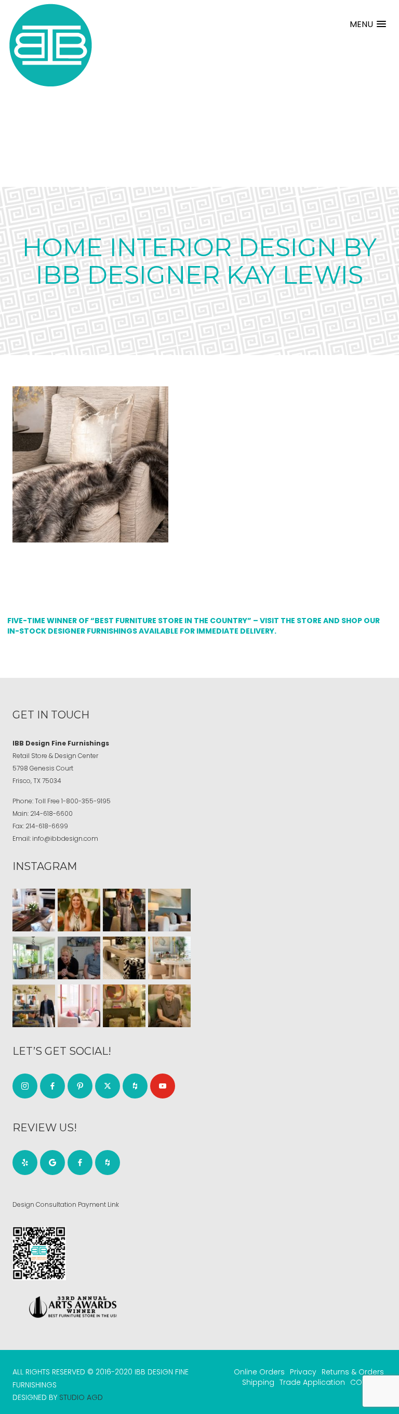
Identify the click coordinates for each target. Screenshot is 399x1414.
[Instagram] (24, 1086)
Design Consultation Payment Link (65, 1204)
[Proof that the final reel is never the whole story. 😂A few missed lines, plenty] (79, 958)
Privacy (303, 1372)
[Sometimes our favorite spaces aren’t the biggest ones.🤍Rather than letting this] (79, 1005)
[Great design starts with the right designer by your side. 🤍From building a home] (169, 958)
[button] (367, 24)
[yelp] (24, 1162)
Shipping (258, 1382)
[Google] (52, 1162)
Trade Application (312, 1382)
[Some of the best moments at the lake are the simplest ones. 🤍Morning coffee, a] (33, 958)
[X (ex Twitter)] (107, 1086)
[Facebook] (52, 1086)
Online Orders (259, 1372)
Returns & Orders (353, 1372)
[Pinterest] (80, 1086)
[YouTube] (162, 1086)
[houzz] (135, 1086)
